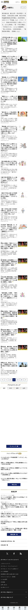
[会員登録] (24, 2)
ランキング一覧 (14, 446)
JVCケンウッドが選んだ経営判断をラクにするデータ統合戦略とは (14, 474)
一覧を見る (14, 484)
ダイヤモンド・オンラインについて (10, 559)
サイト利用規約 (4, 571)
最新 (4, 388)
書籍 (25, 609)
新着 (3, 609)
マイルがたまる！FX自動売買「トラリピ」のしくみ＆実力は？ (14, 458)
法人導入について (5, 587)
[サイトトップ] (6, 2)
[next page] (25, 379)
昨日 (10, 388)
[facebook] (14, 554)
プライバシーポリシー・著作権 (8, 576)
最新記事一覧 (14, 534)
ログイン (18, 1)
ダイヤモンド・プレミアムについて (9, 566)
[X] (7, 554)
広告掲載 (3, 582)
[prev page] (2, 379)
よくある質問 (4, 579)
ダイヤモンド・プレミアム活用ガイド (9, 569)
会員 (24, 388)
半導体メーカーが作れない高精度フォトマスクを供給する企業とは (14, 468)
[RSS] (21, 554)
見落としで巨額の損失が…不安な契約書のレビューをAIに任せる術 (14, 463)
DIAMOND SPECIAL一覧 (8, 541)
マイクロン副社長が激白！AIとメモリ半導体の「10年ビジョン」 (14, 479)
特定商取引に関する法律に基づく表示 (9, 574)
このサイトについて (5, 563)
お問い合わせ (4, 584)
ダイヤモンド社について (7, 597)
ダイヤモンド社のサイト (7, 592)
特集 (20, 609)
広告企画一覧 (4, 545)
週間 (17, 388)
